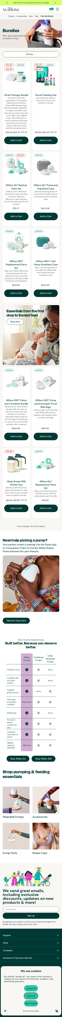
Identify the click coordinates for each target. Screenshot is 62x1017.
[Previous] (7, 2)
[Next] (55, 2)
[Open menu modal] (57, 9)
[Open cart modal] (50, 9)
